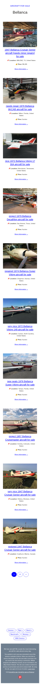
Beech (28, 630)
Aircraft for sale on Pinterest (26, 672)
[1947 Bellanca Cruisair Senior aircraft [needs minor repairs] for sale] (20, 46)
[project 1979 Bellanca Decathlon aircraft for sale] (20, 213)
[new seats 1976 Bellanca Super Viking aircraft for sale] (20, 378)
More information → (21, 69)
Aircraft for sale (20, 6)
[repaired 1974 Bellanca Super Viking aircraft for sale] (20, 268)
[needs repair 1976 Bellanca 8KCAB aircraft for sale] (20, 103)
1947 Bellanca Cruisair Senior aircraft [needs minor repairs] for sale (20, 53)
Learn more (31, 669)
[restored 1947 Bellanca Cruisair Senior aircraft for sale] (20, 543)
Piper (20, 630)
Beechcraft (14, 634)
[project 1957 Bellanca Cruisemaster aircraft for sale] (20, 433)
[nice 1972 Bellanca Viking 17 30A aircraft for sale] (20, 158)
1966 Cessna (19, 638)
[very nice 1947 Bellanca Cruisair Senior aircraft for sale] (20, 488)
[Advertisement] (20, 604)
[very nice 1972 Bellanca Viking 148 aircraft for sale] (20, 323)
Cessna (10, 630)
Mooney (25, 634)
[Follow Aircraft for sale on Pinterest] (20, 678)
